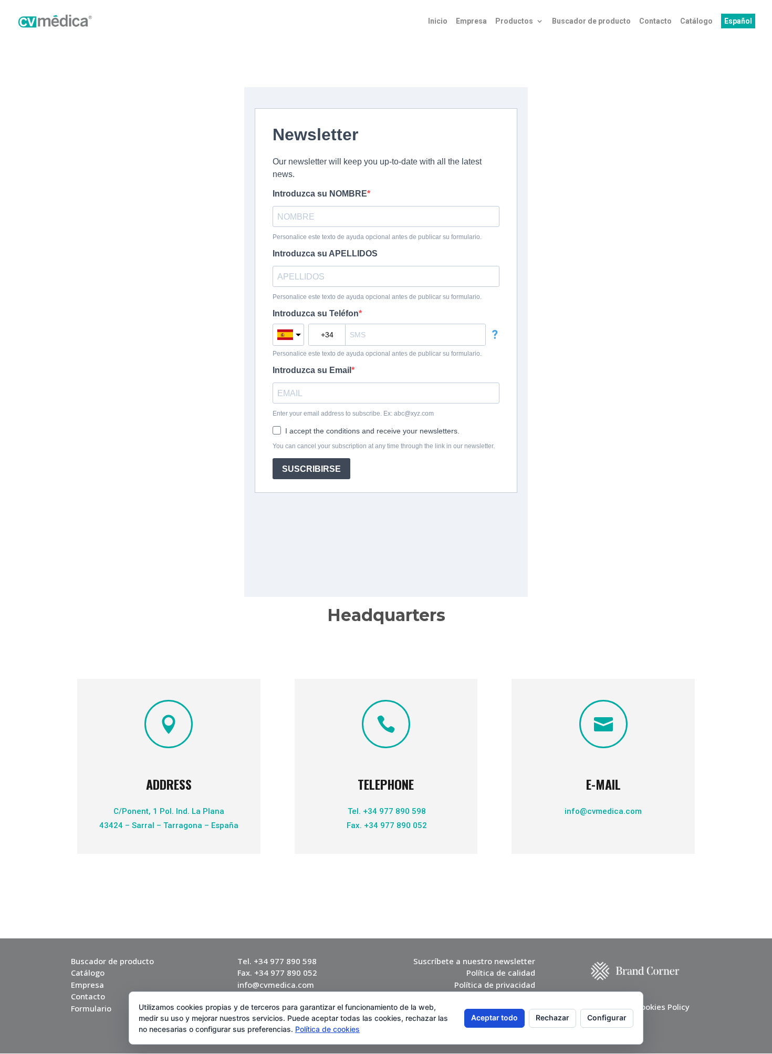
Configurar (607, 1017)
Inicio (437, 21)
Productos (514, 21)
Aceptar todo (494, 1017)
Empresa (471, 21)
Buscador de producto (591, 21)
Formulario (91, 1008)
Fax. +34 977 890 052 (386, 825)
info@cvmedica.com (603, 811)
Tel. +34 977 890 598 (386, 811)
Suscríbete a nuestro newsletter (474, 961)
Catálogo (696, 21)
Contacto (655, 21)
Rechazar (552, 1017)
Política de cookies (327, 1029)
